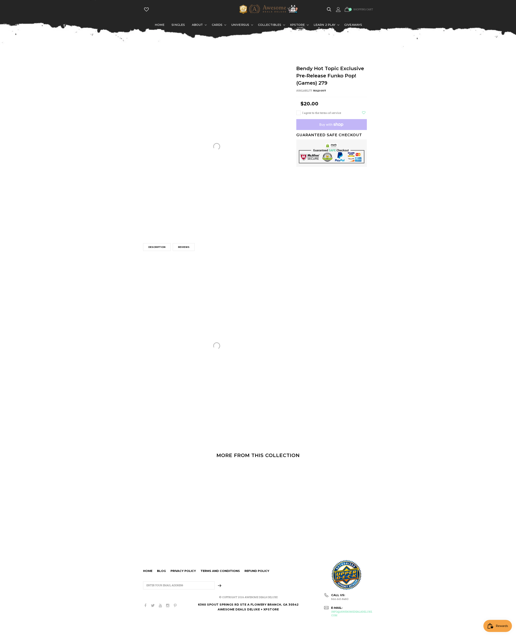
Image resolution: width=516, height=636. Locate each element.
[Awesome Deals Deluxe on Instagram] (168, 605)
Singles (178, 25)
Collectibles (269, 25)
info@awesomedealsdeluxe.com (351, 613)
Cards (217, 25)
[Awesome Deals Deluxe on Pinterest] (175, 605)
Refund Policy (256, 571)
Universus (240, 25)
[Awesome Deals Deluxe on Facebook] (145, 605)
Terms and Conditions (220, 571)
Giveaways (353, 25)
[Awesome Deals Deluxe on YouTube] (160, 605)
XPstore (297, 25)
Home (159, 25)
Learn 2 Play (324, 25)
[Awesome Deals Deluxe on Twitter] (153, 605)
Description (156, 247)
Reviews (183, 247)
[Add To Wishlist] (364, 112)
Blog (161, 571)
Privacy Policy (183, 571)
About (197, 25)
